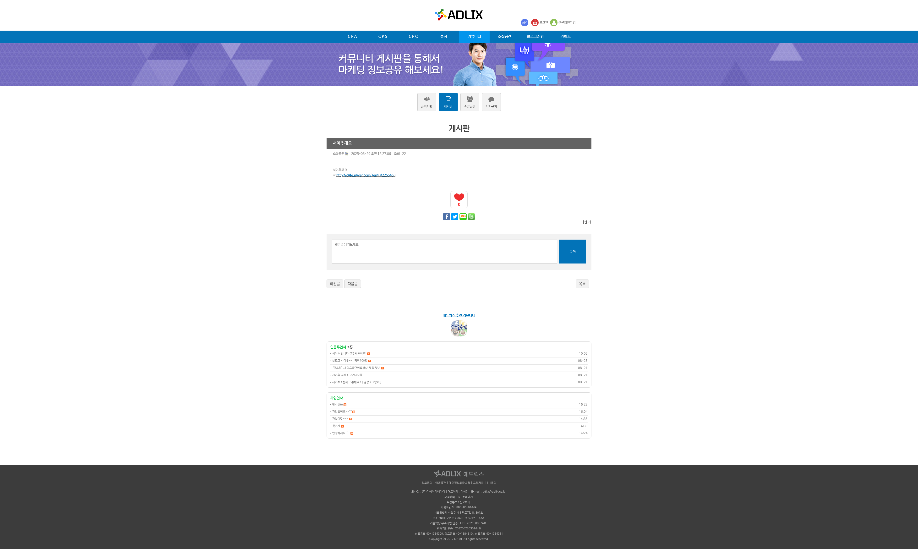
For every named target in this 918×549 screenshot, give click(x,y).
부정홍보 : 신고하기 (458, 502)
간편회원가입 (567, 22)
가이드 (566, 36)
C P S (382, 36)
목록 (582, 284)
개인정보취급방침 (459, 483)
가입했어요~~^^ (343, 411)
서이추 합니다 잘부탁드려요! (350, 353)
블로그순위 (535, 36)
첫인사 (337, 426)
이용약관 (440, 483)
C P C (413, 36)
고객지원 (478, 483)
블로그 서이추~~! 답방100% (351, 360)
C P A (352, 36)
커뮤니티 (474, 36)
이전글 (335, 284)
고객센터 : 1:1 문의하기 (458, 497)
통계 (443, 36)
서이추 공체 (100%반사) (347, 375)
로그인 (544, 22)
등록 (572, 251)
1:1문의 (491, 483)
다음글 (353, 284)
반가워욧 (339, 404)
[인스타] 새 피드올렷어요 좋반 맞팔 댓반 (357, 368)
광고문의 (427, 483)
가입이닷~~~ (341, 419)
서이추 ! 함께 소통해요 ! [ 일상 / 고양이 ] (357, 382)
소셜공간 (504, 36)
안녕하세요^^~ (342, 433)
